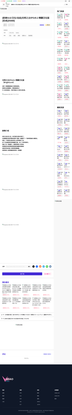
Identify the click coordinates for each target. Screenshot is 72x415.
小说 (3, 401)
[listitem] (6, 290)
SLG (20, 395)
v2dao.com (57, 393)
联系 (38, 393)
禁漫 (3, 398)
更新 (38, 398)
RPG (21, 393)
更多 (56, 398)
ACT (21, 404)
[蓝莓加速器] (27, 10)
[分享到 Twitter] (33, 266)
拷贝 (29, 266)
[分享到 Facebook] (37, 266)
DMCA (38, 401)
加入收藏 (46, 274)
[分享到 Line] (47, 266)
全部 (3, 393)
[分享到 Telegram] (43, 266)
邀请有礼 (24, 1)
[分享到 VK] (50, 266)
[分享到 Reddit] (40, 266)
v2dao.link (57, 395)
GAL (21, 401)
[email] (65, 1)
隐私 (38, 395)
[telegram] (69, 1)
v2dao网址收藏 (9, 1)
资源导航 (15, 1)
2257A (38, 404)
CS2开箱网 (3, 1)
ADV (21, 398)
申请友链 (19, 1)
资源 (3, 395)
